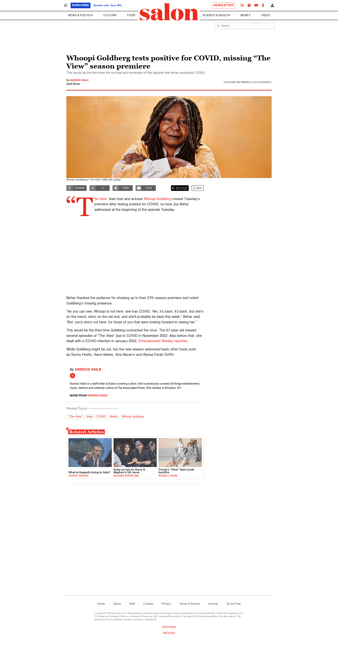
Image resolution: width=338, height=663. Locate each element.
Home (101, 604)
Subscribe (80, 5)
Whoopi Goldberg (157, 199)
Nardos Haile (79, 80)
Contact (148, 604)
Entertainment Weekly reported (163, 341)
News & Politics (80, 15)
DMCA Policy (169, 633)
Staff (132, 604)
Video (265, 15)
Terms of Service (189, 604)
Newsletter (223, 5)
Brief (89, 416)
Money (245, 15)
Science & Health (216, 15)
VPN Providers (169, 627)
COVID (100, 416)
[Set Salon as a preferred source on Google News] (180, 188)
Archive (213, 604)
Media (113, 416)
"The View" (75, 416)
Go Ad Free (233, 604)
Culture (110, 15)
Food (131, 15)
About (117, 604)
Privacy (166, 604)
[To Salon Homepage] (169, 12)
